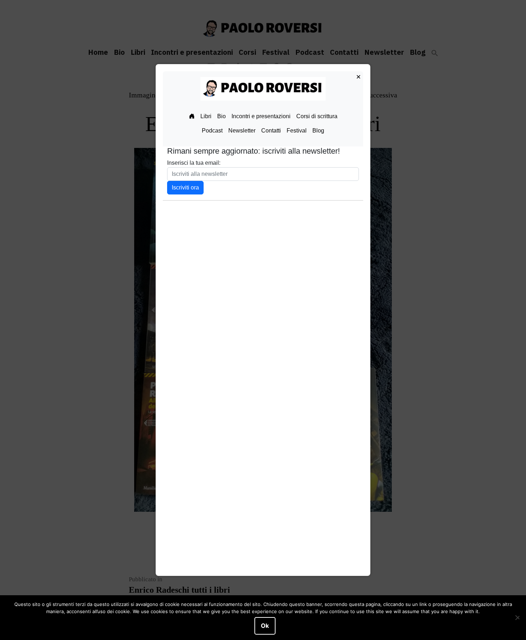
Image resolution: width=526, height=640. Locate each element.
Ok (265, 625)
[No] (517, 617)
